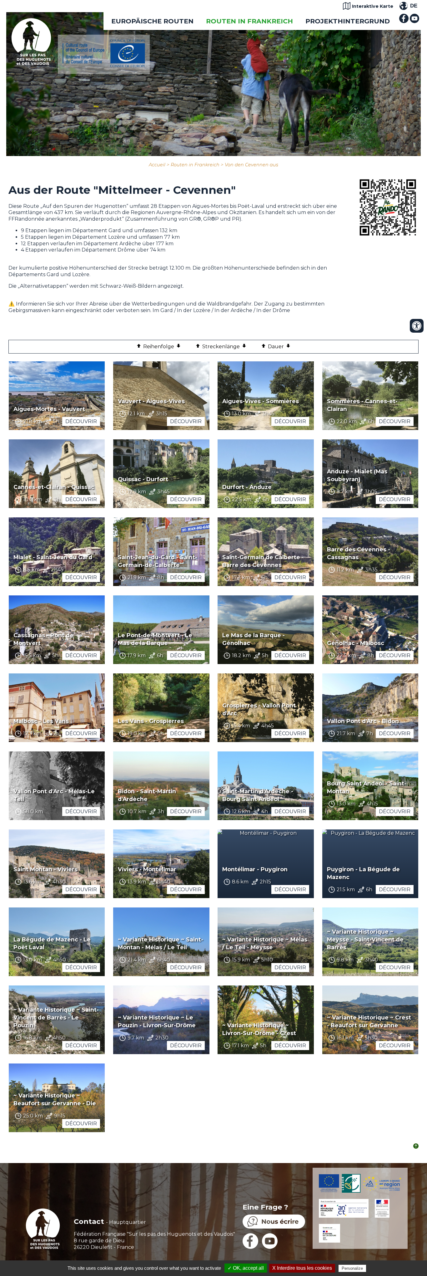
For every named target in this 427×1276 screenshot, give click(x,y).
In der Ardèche (233, 310)
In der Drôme (273, 310)
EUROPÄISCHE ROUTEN (152, 21)
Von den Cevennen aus (251, 165)
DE (413, 6)
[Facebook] (404, 21)
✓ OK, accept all (246, 1268)
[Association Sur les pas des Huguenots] (31, 63)
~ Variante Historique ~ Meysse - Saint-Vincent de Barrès (365, 939)
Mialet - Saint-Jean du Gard (52, 557)
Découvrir (81, 421)
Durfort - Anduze (247, 487)
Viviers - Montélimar (147, 869)
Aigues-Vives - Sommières (260, 401)
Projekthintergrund (347, 21)
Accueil (157, 165)
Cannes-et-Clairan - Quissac (53, 487)
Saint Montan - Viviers (45, 869)
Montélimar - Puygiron (255, 869)
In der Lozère (194, 310)
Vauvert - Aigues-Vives (151, 401)
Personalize (352, 1268)
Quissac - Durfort (143, 479)
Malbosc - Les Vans (41, 721)
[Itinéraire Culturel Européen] (104, 66)
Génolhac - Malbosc (355, 643)
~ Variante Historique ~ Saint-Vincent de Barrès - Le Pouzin (56, 1017)
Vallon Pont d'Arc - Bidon (363, 721)
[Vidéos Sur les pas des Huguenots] (414, 21)
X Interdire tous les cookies (302, 1268)
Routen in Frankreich (249, 21)
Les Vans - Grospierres (151, 721)
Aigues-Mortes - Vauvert (49, 409)
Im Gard (163, 310)
